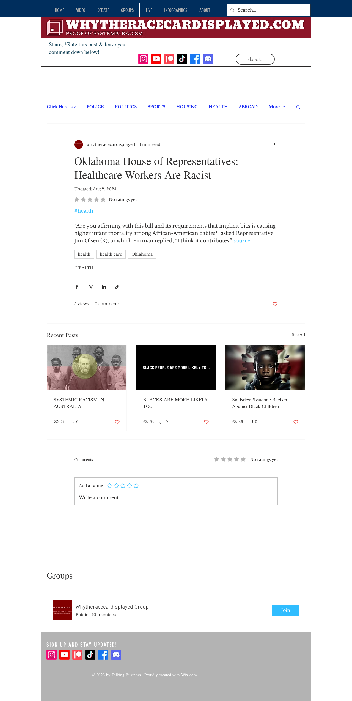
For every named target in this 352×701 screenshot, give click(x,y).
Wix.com (189, 674)
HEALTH (218, 107)
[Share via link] (117, 286)
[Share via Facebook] (76, 286)
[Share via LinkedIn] (103, 286)
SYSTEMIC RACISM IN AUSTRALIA (79, 402)
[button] (298, 107)
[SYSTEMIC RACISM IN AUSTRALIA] (87, 367)
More (274, 107)
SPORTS (156, 107)
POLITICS (126, 107)
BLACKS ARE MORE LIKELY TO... (175, 402)
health (84, 254)
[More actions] (274, 144)
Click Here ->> (61, 107)
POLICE (95, 107)
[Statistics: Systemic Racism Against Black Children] (265, 367)
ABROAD (248, 107)
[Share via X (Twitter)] (90, 286)
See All (298, 334)
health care (111, 254)
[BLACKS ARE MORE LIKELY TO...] (176, 367)
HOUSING (187, 107)
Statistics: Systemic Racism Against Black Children (259, 402)
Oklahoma (142, 254)
